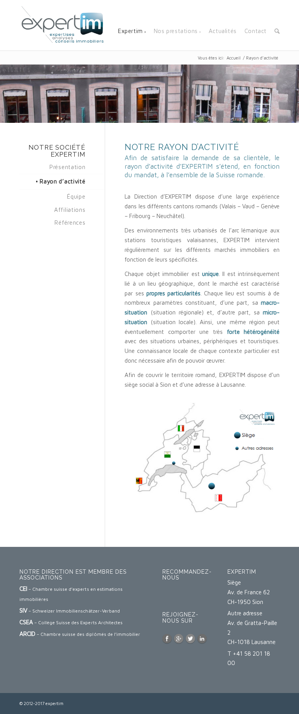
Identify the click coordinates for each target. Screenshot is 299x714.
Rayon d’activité (62, 181)
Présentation (67, 167)
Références (70, 222)
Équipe (76, 196)
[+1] (179, 600)
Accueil (234, 57)
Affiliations (69, 209)
